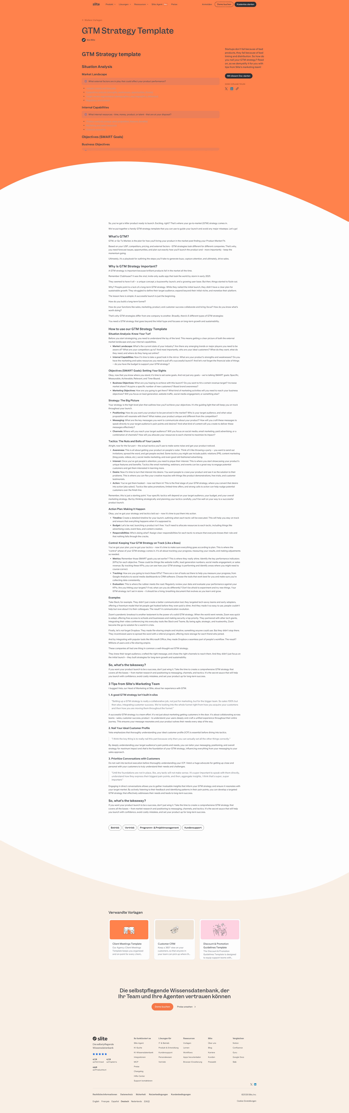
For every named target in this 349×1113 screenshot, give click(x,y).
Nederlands (136, 1101)
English (96, 1101)
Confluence (238, 1048)
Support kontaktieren (143, 1081)
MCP (136, 1062)
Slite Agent (139, 1043)
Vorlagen (187, 1043)
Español (115, 1101)
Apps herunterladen (192, 1057)
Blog (210, 1048)
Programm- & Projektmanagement (159, 827)
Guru (235, 1052)
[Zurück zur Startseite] (96, 4)
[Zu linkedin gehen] (255, 1084)
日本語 (147, 1101)
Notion (236, 1043)
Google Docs (238, 1057)
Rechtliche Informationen (105, 1094)
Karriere (211, 1052)
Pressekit (212, 1062)
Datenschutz (126, 1094)
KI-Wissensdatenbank (143, 1052)
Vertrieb (129, 827)
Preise (136, 1066)
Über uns (212, 1043)
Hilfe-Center (139, 1076)
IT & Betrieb (164, 1043)
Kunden (211, 1057)
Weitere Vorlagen (93, 20)
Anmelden (207, 4)
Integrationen (140, 1057)
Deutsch (125, 1101)
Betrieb (115, 827)
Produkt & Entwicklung (169, 1048)
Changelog (138, 1071)
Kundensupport (193, 827)
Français (105, 1101)
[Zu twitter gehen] (251, 1084)
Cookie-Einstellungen (246, 1101)
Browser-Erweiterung (192, 1062)
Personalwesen (165, 1057)
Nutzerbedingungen (158, 1094)
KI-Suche (138, 1048)
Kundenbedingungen (181, 1094)
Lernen (186, 1048)
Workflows (187, 1052)
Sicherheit (141, 1094)
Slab (235, 1062)
